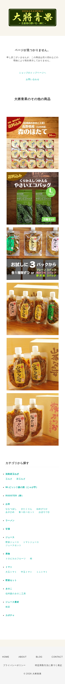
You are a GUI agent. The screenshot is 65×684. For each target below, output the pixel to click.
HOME (5, 657)
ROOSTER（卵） (15, 495)
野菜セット (11, 580)
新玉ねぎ (20, 479)
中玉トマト (26, 572)
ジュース (10, 537)
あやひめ (10, 512)
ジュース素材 (12, 602)
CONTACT (57, 657)
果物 (8, 553)
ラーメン (10, 520)
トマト (9, 567)
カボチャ (10, 615)
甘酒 (8, 529)
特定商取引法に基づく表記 (48, 665)
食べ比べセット (26, 512)
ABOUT (23, 657)
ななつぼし (11, 509)
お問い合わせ (32, 79)
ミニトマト (42, 572)
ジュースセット (13, 545)
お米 (8, 504)
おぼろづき (44, 512)
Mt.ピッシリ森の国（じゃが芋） (22, 487)
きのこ (9, 588)
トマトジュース (31, 542)
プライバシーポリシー (14, 665)
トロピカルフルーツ (16, 558)
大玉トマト (11, 572)
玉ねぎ (9, 479)
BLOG (39, 657)
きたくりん (26, 509)
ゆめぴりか (42, 509)
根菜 (8, 607)
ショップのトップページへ (32, 73)
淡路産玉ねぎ (12, 474)
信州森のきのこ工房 (16, 593)
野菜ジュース (12, 542)
